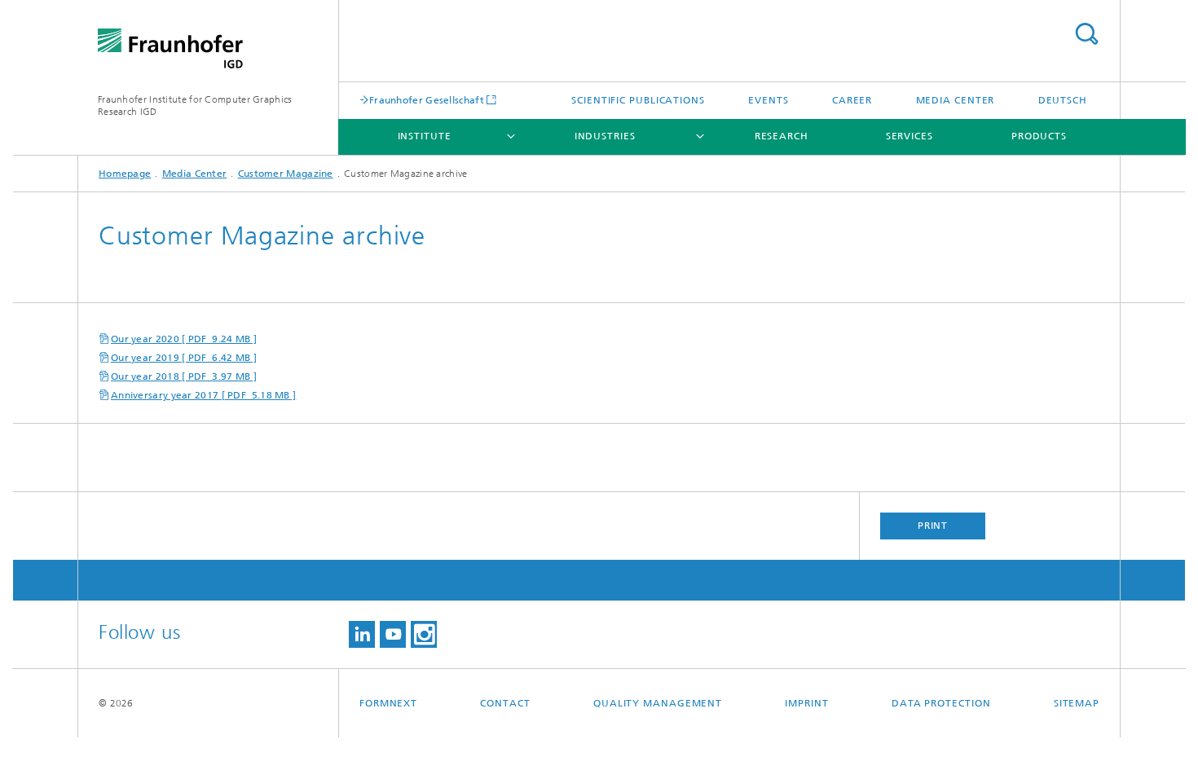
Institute (424, 136)
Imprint (806, 703)
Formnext (388, 703)
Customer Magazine (285, 173)
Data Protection (941, 703)
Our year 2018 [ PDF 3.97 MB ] (184, 376)
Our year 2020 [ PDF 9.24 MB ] (184, 339)
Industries (605, 136)
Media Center (955, 100)
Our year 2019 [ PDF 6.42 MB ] (184, 357)
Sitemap (1076, 703)
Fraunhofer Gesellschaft (426, 100)
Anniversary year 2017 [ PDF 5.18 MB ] (203, 395)
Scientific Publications (638, 100)
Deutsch (1062, 100)
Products (1039, 136)
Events (768, 100)
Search (1086, 33)
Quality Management (657, 703)
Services (909, 136)
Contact (505, 703)
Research (781, 136)
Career (852, 100)
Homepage (125, 173)
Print (933, 525)
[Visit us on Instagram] (424, 634)
